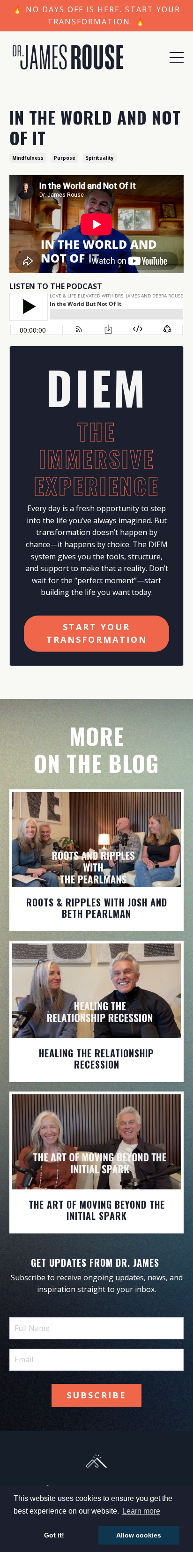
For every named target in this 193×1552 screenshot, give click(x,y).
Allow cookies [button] (138, 1535)
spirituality (100, 158)
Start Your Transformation (96, 633)
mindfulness (28, 158)
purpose (64, 158)
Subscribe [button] (96, 1395)
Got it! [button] (54, 1535)
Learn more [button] (141, 1511)
